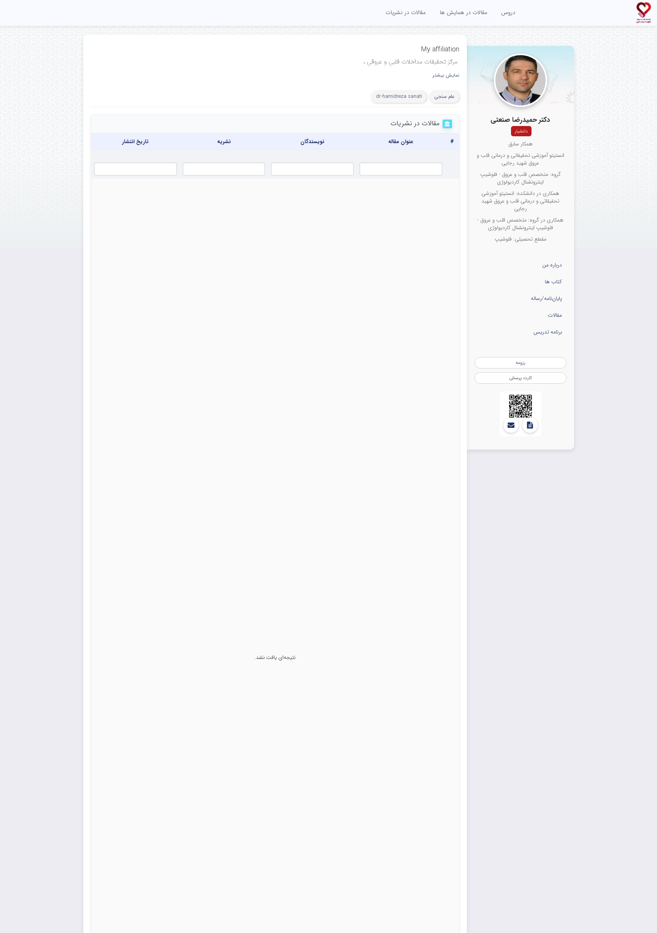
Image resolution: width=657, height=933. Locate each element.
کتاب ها (553, 282)
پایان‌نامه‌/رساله (546, 298)
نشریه (224, 141)
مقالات (555, 315)
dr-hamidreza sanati (399, 96)
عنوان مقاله (400, 141)
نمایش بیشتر (446, 75)
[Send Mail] (511, 425)
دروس (508, 12)
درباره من (552, 265)
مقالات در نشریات (406, 12)
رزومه (520, 362)
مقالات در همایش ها (463, 12)
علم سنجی (444, 96)
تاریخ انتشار (135, 141)
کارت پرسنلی (520, 377)
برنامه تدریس (547, 332)
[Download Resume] (530, 425)
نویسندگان (312, 141)
